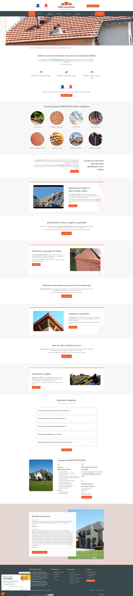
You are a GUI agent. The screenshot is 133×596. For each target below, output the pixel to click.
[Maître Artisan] (46, 6)
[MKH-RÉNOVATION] (66, 10)
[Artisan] (38, 6)
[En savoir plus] (37, 118)
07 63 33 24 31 (86, 494)
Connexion (101, 594)
